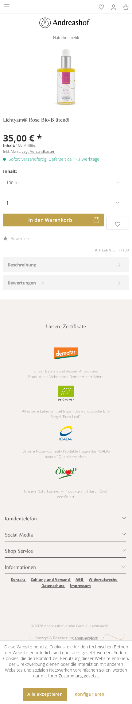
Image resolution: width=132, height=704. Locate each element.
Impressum (80, 585)
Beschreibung (22, 265)
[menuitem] (7, 6)
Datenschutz (53, 585)
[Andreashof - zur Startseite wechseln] (64, 22)
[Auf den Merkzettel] (117, 223)
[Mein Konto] (113, 6)
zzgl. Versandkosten (38, 151)
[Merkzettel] (101, 6)
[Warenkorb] (126, 6)
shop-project (86, 637)
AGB (80, 579)
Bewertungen (22, 283)
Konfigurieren (90, 694)
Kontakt (18, 579)
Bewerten (19, 238)
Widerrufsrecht (103, 579)
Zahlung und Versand (51, 579)
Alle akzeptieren (44, 694)
